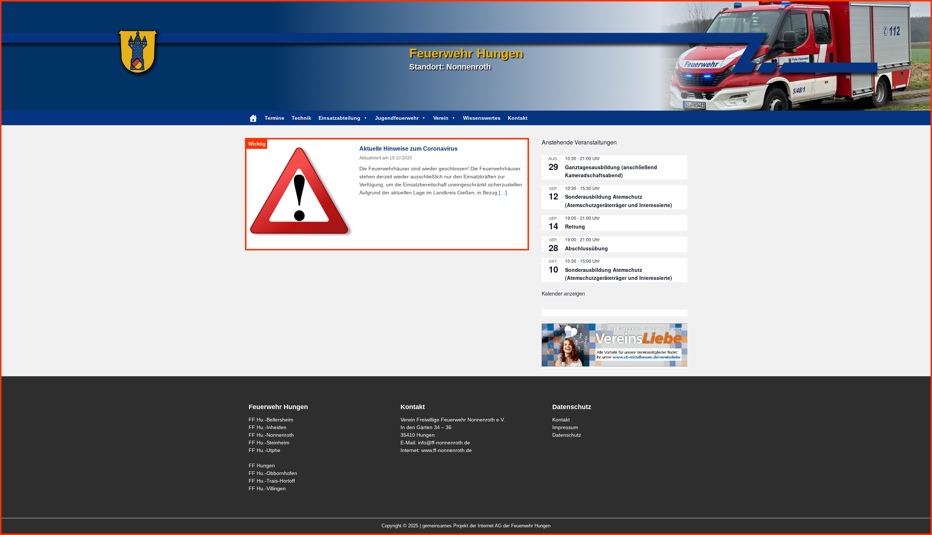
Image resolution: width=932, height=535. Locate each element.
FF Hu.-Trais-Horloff (272, 481)
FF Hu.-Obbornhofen (273, 473)
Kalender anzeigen (563, 293)
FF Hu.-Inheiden (268, 427)
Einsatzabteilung (339, 118)
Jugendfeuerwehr (397, 118)
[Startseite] (253, 118)
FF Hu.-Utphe (264, 450)
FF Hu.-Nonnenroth (271, 435)
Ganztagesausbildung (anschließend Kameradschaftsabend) (611, 171)
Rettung (575, 226)
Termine (274, 118)
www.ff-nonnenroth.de (446, 450)
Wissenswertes (482, 118)
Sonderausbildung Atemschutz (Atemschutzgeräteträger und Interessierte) (618, 201)
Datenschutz (566, 435)
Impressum (565, 427)
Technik (301, 118)
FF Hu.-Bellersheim (271, 420)
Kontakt (518, 118)
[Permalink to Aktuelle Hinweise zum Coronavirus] (302, 192)
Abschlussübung (586, 248)
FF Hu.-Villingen (267, 488)
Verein (441, 118)
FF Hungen (262, 465)
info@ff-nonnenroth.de (444, 442)
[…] (503, 192)
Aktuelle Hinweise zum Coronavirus (408, 149)
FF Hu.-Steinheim (269, 442)
